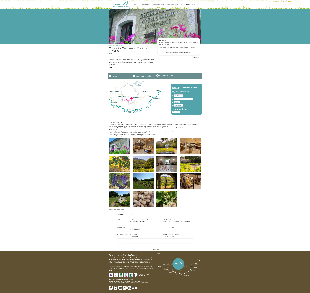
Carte (290, 1)
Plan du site (136, 268)
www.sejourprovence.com (142, 282)
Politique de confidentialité (130, 266)
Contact (111, 266)
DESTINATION (145, 4)
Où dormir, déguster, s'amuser (188, 4)
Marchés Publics (144, 268)
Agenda (171, 4)
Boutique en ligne (275, 1)
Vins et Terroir (119, 45)
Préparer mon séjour (158, 4)
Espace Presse (128, 268)
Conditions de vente (143, 266)
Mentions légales (118, 266)
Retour (197, 57)
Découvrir (136, 4)
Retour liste (155, 249)
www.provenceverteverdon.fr (121, 282)
